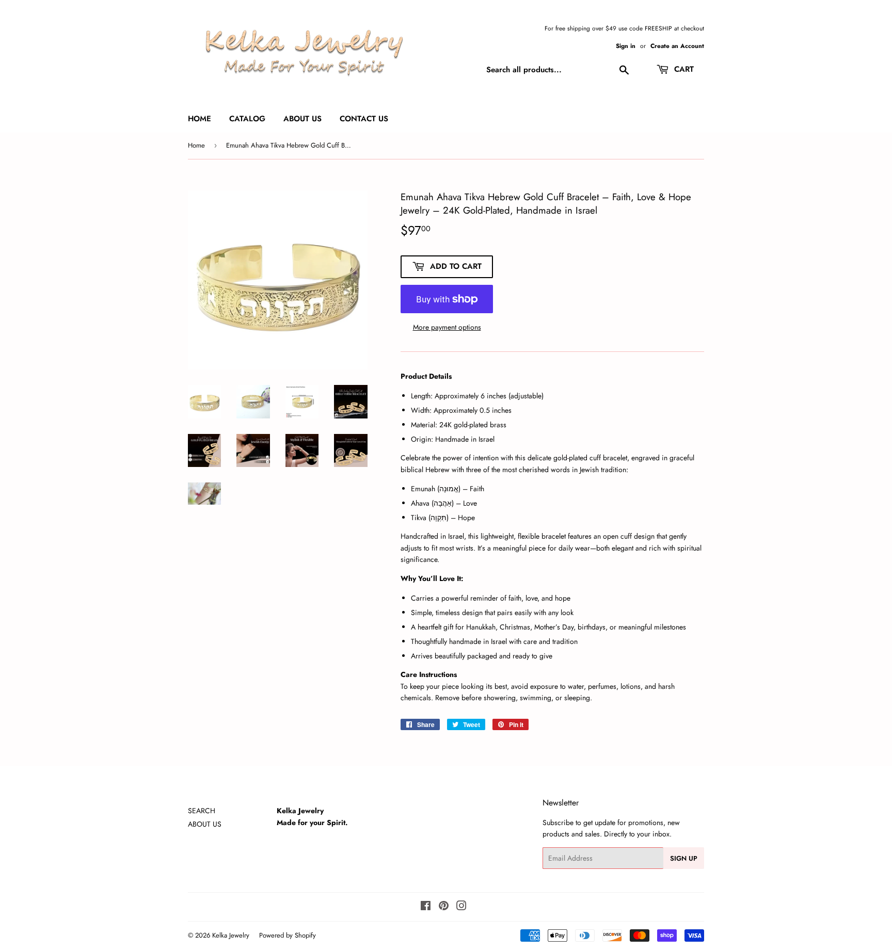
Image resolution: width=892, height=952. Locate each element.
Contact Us (364, 118)
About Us (302, 118)
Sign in (625, 45)
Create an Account (677, 45)
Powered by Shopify (287, 935)
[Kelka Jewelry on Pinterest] (443, 907)
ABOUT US (204, 824)
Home (199, 118)
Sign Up (683, 858)
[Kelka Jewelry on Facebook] (425, 907)
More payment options (447, 327)
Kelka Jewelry (230, 935)
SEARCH (201, 810)
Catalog (247, 118)
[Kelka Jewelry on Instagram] (461, 907)
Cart (683, 69)
